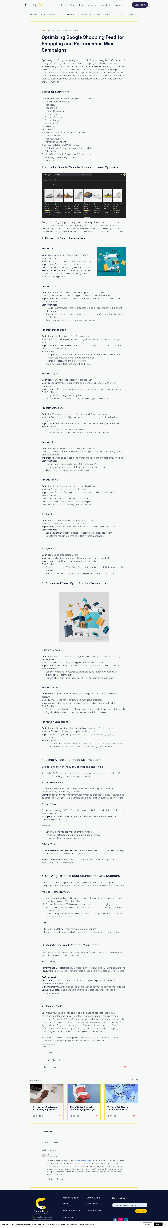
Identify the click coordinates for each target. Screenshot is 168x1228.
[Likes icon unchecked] (48, 1179)
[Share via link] (60, 1060)
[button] (73, 5)
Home (65, 1203)
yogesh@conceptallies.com (44, 1217)
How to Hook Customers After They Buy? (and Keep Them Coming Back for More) (45, 1108)
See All (135, 1080)
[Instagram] (120, 1220)
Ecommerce (47, 1052)
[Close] (165, 1224)
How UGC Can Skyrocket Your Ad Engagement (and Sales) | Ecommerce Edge (83, 1108)
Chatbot (121, 14)
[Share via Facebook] (43, 1060)
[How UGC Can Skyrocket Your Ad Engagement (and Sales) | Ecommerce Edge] (84, 1093)
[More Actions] (125, 1155)
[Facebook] (115, 1220)
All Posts (33, 14)
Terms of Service (94, 1210)
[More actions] (125, 30)
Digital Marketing (48, 14)
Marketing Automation (104, 14)
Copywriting (86, 14)
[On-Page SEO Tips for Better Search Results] (121, 1093)
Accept (158, 1224)
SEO (60, 14)
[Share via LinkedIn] (54, 1060)
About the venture (71, 1210)
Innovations (71, 14)
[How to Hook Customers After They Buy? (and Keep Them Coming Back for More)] (46, 1093)
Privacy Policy (92, 1203)
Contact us (68, 1217)
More (131, 14)
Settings (147, 1224)
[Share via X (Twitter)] (48, 1060)
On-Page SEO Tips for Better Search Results (118, 1108)
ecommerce (48, 1046)
